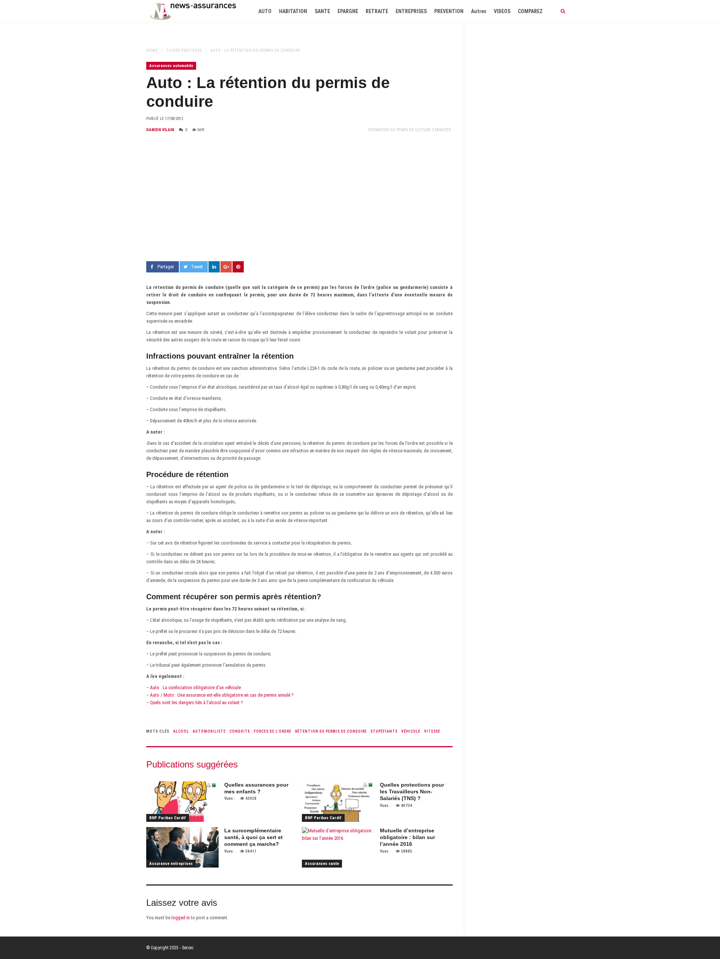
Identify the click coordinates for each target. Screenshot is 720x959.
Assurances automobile (171, 65)
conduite (240, 731)
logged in (180, 917)
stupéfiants (384, 731)
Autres (478, 11)
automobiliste (209, 731)
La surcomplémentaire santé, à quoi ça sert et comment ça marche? (253, 837)
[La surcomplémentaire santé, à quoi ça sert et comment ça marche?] (182, 847)
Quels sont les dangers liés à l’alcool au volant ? (196, 702)
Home (152, 50)
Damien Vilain (160, 129)
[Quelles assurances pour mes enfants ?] (182, 801)
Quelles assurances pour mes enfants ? (256, 788)
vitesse (432, 731)
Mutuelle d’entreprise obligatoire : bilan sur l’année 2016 (407, 837)
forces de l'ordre (272, 731)
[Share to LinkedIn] (214, 266)
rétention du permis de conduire (331, 731)
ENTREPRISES (411, 11)
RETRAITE (377, 11)
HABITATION (293, 11)
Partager (166, 266)
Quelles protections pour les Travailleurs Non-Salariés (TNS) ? (412, 791)
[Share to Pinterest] (238, 266)
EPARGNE (348, 11)
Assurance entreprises (171, 863)
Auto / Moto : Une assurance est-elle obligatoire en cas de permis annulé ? (221, 695)
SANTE (322, 11)
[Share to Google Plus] (226, 266)
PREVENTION (449, 11)
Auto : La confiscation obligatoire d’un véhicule (195, 687)
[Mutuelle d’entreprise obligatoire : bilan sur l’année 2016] (338, 847)
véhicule (410, 731)
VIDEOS (502, 11)
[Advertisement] (299, 197)
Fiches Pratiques (184, 50)
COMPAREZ (530, 11)
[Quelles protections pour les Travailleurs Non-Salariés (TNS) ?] (338, 801)
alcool (181, 731)
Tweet (197, 266)
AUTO (265, 11)
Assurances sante (322, 863)
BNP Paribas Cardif (167, 817)
